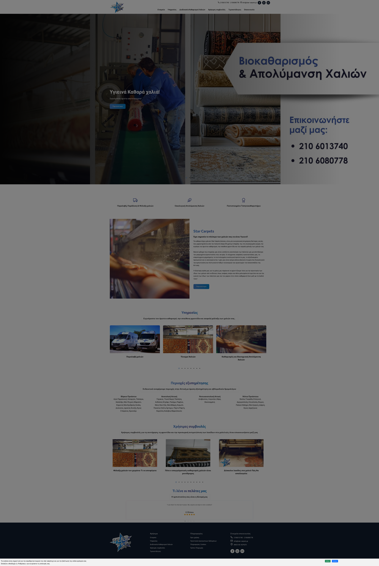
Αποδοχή (328, 561)
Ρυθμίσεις (335, 561)
